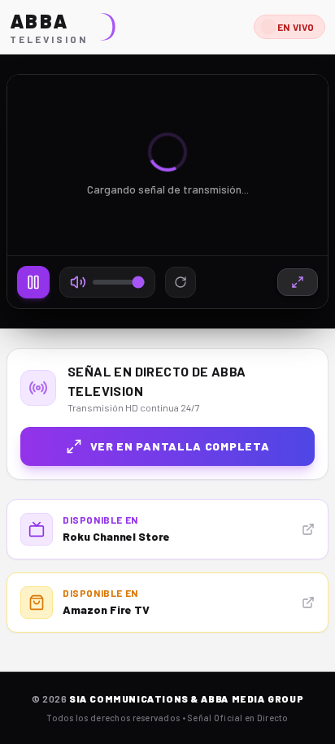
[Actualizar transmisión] (180, 282)
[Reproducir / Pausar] (33, 282)
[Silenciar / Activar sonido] (78, 282)
